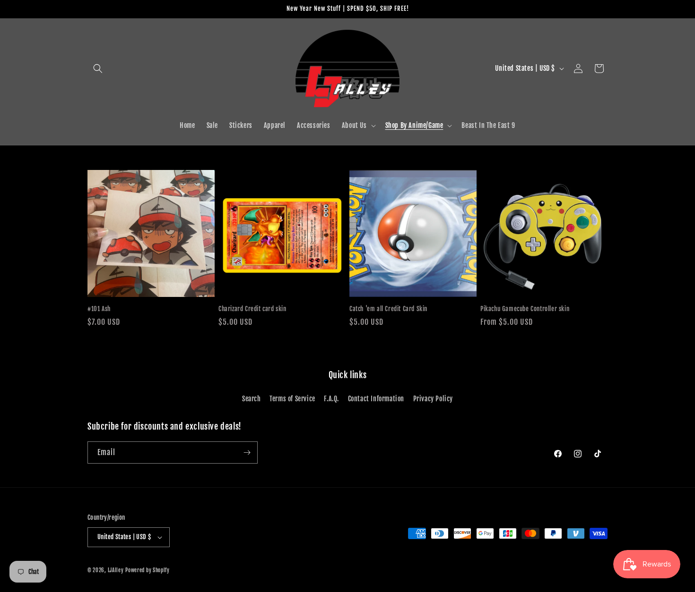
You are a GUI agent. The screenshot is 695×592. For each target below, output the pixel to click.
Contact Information (376, 399)
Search (251, 399)
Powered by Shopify (147, 570)
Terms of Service (292, 399)
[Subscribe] (246, 452)
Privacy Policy (433, 399)
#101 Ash (99, 309)
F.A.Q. (331, 399)
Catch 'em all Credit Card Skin (388, 309)
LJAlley (116, 570)
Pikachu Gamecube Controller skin (524, 309)
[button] (97, 68)
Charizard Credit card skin (252, 309)
